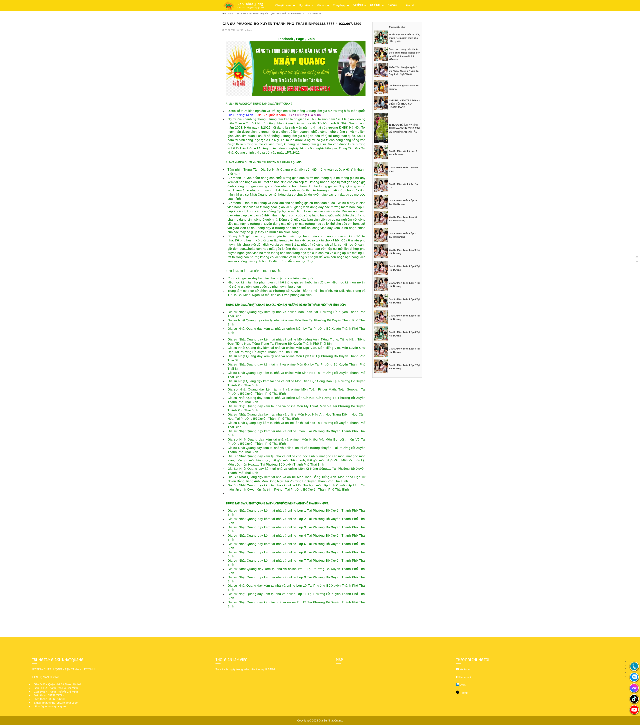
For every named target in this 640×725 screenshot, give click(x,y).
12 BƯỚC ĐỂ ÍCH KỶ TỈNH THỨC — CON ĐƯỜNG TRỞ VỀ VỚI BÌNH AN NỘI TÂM (404, 128)
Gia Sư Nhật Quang (330, 720)
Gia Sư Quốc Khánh (271, 115)
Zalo (311, 39)
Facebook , (286, 39)
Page (300, 39)
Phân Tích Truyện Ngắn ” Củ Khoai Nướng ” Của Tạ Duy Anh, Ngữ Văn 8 (403, 71)
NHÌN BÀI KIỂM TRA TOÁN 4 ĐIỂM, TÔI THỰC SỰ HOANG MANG (404, 104)
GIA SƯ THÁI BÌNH (236, 13)
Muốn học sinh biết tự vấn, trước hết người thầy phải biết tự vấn (404, 38)
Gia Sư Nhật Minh (240, 115)
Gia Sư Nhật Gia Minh (305, 115)
